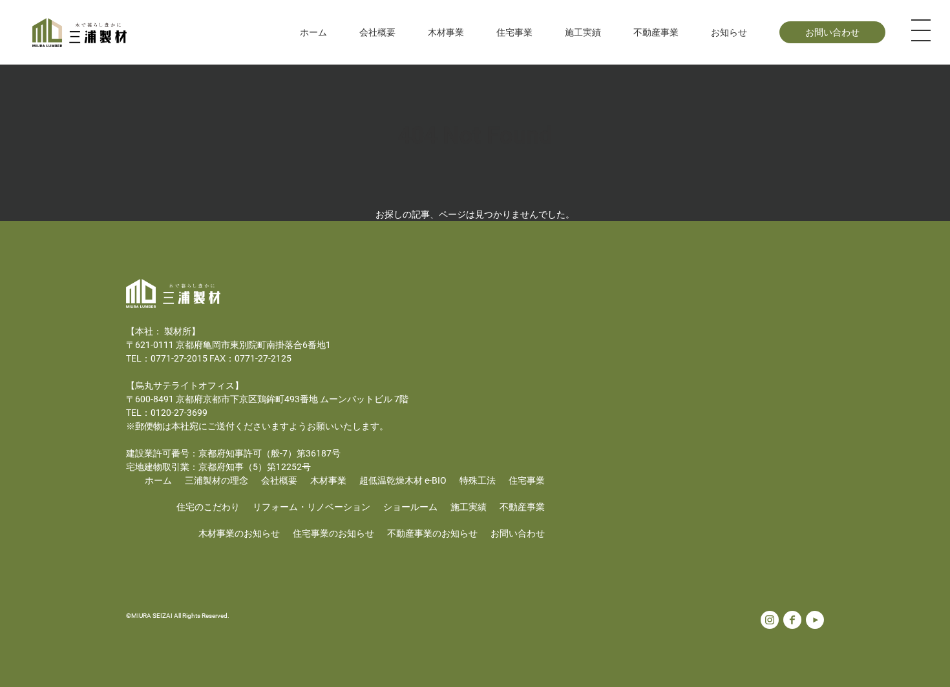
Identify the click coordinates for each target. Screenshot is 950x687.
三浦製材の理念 (216, 480)
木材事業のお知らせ (239, 533)
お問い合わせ (832, 32)
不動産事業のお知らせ (432, 533)
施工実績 (583, 32)
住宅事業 (527, 480)
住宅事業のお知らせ (333, 533)
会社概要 (279, 480)
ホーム (313, 32)
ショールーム (410, 506)
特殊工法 (477, 480)
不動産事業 (656, 32)
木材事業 (328, 480)
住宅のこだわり (208, 506)
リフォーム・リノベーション (311, 506)
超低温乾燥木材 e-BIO (403, 480)
